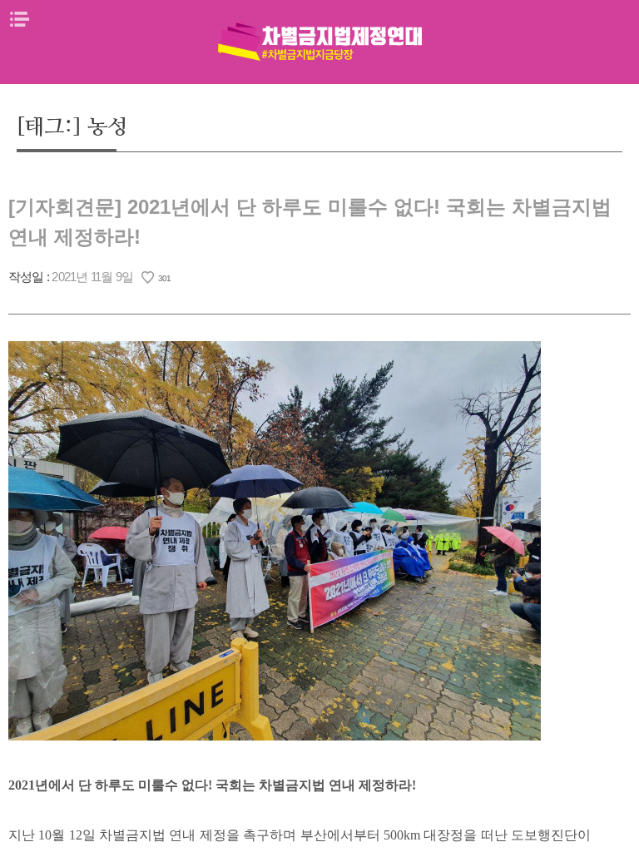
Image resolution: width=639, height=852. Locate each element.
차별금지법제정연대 (319, 41)
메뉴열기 (19, 19)
